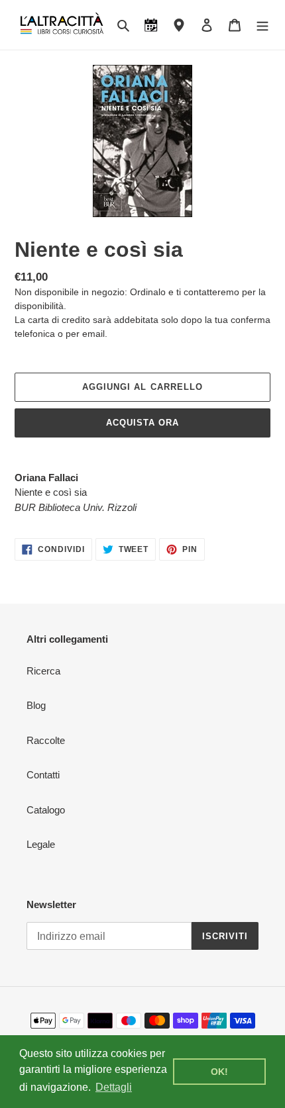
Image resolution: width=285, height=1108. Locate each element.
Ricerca (43, 670)
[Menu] (262, 25)
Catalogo (46, 809)
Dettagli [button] (113, 1087)
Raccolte (46, 740)
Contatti (43, 774)
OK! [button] (219, 1071)
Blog (36, 705)
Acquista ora (142, 423)
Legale (41, 844)
